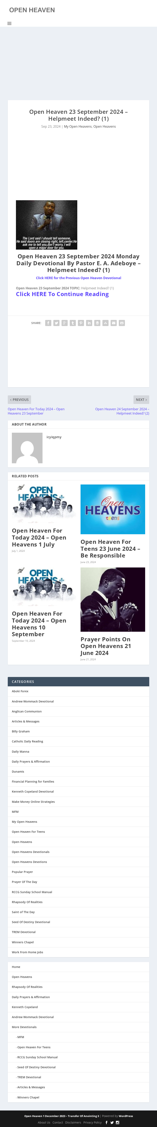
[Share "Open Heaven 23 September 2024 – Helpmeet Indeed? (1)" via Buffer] (97, 323)
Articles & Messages (25, 721)
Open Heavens (104, 126)
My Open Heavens (78, 126)
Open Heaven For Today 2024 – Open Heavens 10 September (39, 623)
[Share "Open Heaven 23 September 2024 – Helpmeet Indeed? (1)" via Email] (114, 323)
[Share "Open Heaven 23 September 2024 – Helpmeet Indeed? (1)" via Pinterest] (81, 323)
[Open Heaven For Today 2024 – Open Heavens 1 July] (44, 503)
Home (16, 967)
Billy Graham (21, 731)
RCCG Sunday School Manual (32, 892)
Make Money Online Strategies (33, 802)
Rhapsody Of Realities (27, 902)
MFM (15, 812)
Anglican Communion (27, 711)
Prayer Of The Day (24, 882)
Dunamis (18, 771)
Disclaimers (73, 1122)
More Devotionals (24, 1027)
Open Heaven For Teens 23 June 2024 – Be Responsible (110, 548)
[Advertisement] (78, 63)
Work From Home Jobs (27, 952)
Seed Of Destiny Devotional (31, 922)
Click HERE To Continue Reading (62, 294)
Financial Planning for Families (33, 781)
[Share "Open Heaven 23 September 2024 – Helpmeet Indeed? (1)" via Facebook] (48, 323)
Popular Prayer (22, 872)
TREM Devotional (24, 932)
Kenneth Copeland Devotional (33, 791)
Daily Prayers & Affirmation (31, 761)
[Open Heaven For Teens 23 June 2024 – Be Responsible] (113, 509)
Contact (58, 1122)
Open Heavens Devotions (29, 862)
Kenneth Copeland (25, 1007)
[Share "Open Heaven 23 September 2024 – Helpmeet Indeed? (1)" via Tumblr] (73, 323)
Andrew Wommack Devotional (33, 701)
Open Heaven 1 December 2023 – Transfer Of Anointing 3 (62, 1116)
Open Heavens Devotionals (30, 852)
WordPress (126, 1116)
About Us (44, 1122)
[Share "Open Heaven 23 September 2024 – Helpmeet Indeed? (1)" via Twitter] (56, 323)
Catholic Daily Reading (27, 741)
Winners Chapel (23, 942)
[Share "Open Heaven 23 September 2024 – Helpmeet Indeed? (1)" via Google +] (65, 323)
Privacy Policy (92, 1122)
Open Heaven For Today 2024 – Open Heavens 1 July (39, 537)
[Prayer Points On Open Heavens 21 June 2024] (113, 599)
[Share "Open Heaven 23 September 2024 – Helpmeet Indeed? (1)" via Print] (122, 323)
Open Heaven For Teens (28, 832)
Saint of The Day (23, 912)
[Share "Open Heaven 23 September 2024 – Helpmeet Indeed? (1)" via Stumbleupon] (105, 323)
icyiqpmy (54, 437)
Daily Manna (20, 751)
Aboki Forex (20, 691)
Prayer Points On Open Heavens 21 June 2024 (106, 646)
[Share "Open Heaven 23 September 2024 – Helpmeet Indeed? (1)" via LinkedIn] (89, 323)
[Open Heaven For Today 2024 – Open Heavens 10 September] (44, 586)
